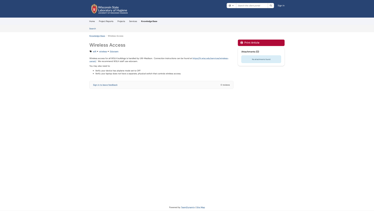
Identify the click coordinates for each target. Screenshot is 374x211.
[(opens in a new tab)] (109, 9)
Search (93, 28)
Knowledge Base (149, 21)
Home (92, 21)
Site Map (200, 207)
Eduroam (114, 51)
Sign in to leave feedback (105, 85)
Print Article (251, 42)
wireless (103, 51)
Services (133, 21)
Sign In (281, 5)
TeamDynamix (188, 207)
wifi (94, 51)
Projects (121, 21)
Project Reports (106, 21)
